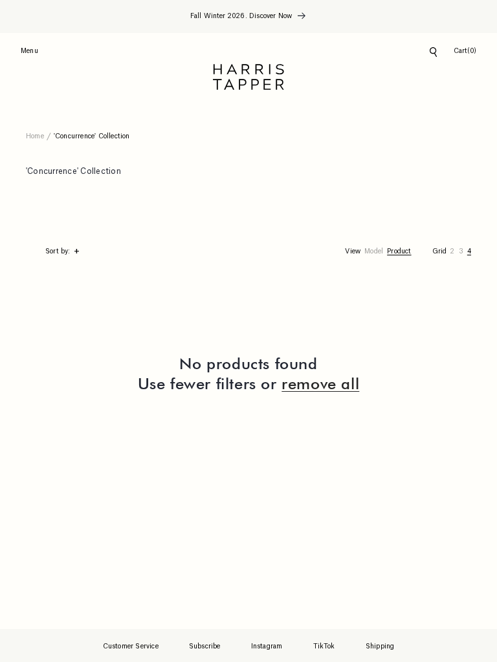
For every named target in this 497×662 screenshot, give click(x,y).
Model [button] (373, 251)
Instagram (267, 646)
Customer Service (131, 646)
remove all (320, 383)
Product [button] (399, 251)
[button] (465, 51)
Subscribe (205, 646)
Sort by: (62, 252)
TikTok (324, 646)
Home (35, 136)
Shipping (380, 646)
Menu (29, 51)
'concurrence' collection (92, 136)
